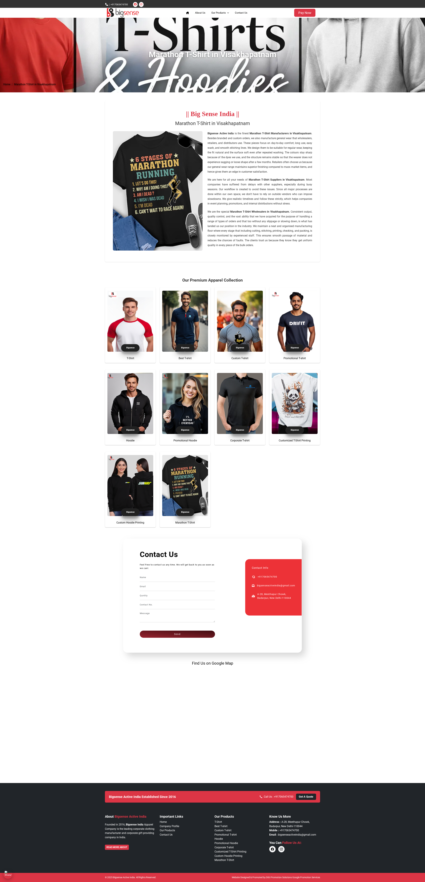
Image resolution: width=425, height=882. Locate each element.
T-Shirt (130, 358)
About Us (200, 12)
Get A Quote (306, 796)
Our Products (218, 12)
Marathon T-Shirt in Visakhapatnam (35, 84)
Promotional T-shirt (295, 358)
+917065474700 (119, 4)
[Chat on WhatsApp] (7, 874)
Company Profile (169, 826)
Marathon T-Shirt (185, 522)
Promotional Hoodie (185, 440)
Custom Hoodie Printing (130, 522)
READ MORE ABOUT (116, 847)
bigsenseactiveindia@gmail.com (297, 834)
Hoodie (130, 440)
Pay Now (304, 13)
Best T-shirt (185, 358)
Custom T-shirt (239, 358)
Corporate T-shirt (240, 440)
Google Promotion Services (306, 877)
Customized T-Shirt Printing (295, 440)
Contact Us (241, 12)
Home (6, 84)
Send (177, 634)
